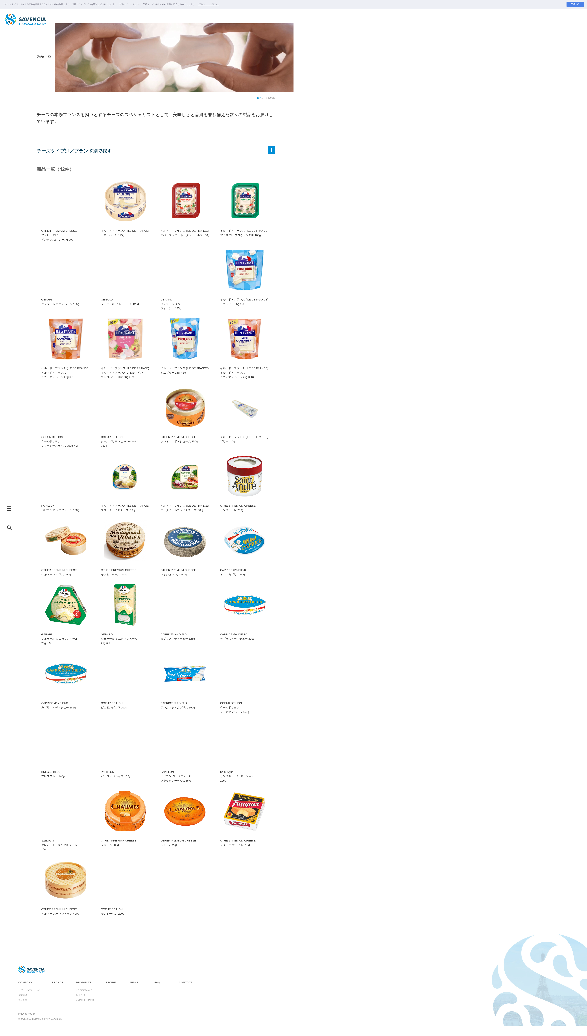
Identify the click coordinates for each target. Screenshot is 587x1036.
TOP (259, 98)
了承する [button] (575, 4)
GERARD (80, 995)
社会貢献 (22, 1000)
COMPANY (25, 982)
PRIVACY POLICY (26, 1014)
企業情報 (22, 995)
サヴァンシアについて (29, 990)
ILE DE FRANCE (84, 990)
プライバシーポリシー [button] (208, 4)
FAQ (157, 982)
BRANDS (57, 982)
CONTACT (185, 982)
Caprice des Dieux (85, 1000)
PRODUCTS (83, 982)
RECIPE (110, 982)
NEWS (134, 982)
